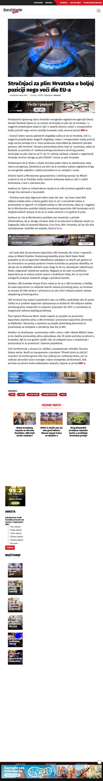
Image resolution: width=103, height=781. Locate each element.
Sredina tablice (16, 540)
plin (12, 394)
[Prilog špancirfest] (51, 771)
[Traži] (74, 10)
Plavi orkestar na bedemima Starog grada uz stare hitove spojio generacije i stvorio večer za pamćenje (15, 640)
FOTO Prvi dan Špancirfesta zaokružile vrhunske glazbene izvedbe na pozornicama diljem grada (15, 657)
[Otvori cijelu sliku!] (51, 48)
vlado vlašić (33, 394)
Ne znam (14, 543)
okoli (21, 394)
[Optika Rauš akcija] (51, 107)
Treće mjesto (15, 533)
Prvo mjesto (15, 527)
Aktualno (57, 95)
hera (63, 394)
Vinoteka (48, 3)
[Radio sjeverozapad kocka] (15, 496)
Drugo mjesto (16, 530)
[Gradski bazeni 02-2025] (51, 378)
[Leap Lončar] (51, 240)
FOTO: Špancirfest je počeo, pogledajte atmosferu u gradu (15, 605)
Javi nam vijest (75, 3)
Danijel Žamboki (50, 394)
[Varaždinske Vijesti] (12, 10)
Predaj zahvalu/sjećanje (93, 3)
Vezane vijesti (51, 405)
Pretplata (63, 3)
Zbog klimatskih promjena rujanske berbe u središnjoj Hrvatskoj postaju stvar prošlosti (78, 432)
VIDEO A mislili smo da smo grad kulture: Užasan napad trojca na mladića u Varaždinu (51, 432)
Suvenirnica (38, 3)
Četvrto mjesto (16, 537)
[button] (10, 425)
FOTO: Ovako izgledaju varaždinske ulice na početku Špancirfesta (15, 622)
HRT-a (84, 130)
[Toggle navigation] (98, 10)
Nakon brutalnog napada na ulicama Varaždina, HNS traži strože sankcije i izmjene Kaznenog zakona (25, 432)
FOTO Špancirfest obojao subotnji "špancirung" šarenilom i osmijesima (15, 588)
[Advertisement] (51, 464)
